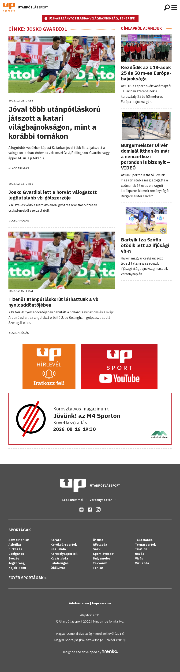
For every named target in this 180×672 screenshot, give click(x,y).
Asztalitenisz (18, 540)
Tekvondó (100, 563)
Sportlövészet (104, 554)
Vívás (139, 558)
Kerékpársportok (64, 545)
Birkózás (15, 549)
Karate (56, 540)
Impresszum (101, 603)
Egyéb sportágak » (27, 577)
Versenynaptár (101, 500)
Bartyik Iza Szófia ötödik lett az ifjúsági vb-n (145, 245)
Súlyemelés (101, 558)
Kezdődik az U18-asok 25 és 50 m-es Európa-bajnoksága (146, 73)
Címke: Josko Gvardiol (37, 29)
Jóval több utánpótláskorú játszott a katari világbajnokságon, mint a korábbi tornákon (54, 122)
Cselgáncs (16, 554)
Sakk (97, 549)
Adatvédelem (79, 603)
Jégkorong (16, 563)
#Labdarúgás (18, 168)
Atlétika (14, 545)
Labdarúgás (59, 563)
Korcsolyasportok (64, 554)
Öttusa (98, 540)
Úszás (139, 554)
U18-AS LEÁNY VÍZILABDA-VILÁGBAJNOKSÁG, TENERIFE (92, 18)
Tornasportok (145, 545)
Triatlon (141, 549)
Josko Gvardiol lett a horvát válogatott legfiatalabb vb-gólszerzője (52, 195)
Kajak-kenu (17, 568)
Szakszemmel (73, 500)
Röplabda (100, 545)
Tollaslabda (144, 540)
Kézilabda (58, 549)
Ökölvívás (58, 568)
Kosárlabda (59, 558)
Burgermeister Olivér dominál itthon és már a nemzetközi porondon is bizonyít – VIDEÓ (145, 156)
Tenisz (98, 568)
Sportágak (19, 530)
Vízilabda (142, 563)
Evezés (13, 558)
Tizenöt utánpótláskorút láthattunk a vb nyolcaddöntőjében (53, 302)
